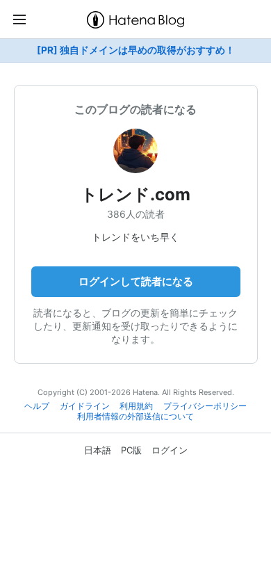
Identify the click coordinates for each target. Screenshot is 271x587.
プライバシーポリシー (205, 406)
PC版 (131, 450)
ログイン (169, 450)
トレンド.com (135, 194)
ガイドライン (85, 406)
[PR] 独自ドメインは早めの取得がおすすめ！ (136, 50)
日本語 (97, 450)
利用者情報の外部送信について (135, 416)
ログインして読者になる (136, 281)
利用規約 (136, 406)
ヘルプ (36, 406)
